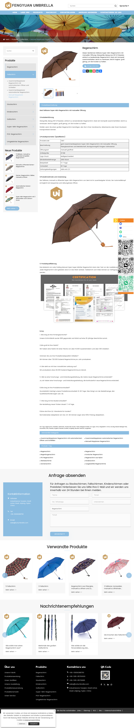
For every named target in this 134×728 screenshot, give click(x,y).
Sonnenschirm (46, 464)
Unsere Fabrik (10, 672)
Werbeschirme (46, 461)
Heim (15, 12)
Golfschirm (11, 119)
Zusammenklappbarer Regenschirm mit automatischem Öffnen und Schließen (19, 84)
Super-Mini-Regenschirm (17, 127)
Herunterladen (67, 12)
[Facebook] (101, 684)
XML (100, 710)
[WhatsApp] (111, 684)
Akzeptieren (34, 724)
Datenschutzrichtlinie (113, 710)
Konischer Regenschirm (94, 454)
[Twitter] (104, 684)
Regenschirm (12, 67)
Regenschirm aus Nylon (94, 458)
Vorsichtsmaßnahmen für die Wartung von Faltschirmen (116, 636)
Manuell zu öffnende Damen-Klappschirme (25, 165)
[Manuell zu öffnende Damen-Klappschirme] (9, 165)
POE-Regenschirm (14, 134)
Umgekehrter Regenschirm (18, 141)
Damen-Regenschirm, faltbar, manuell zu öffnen (25, 176)
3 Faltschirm (10, 586)
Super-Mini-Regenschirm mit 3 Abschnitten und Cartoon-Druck (25, 198)
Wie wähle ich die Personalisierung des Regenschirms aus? (46, 647)
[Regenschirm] (48, 93)
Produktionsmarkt (12, 692)
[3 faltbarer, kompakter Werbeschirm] (116, 568)
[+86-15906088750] (121, 232)
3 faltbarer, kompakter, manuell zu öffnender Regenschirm (80, 587)
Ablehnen (22, 724)
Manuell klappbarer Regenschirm (42, 39)
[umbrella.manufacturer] (121, 228)
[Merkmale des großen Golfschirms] (17, 627)
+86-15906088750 (17, 514)
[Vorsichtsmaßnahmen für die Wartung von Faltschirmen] (116, 622)
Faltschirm (24, 39)
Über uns (25, 12)
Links (79, 710)
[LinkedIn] (108, 684)
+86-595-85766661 (77, 676)
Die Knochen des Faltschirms (82, 635)
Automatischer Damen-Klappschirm (23, 187)
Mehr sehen (11, 208)
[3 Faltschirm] (17, 568)
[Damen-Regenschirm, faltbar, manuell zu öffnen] (9, 175)
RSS (94, 710)
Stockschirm (12, 104)
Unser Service (10, 695)
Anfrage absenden (88, 12)
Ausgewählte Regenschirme (95, 464)
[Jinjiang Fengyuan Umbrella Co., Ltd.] (29, 5)
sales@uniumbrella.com (19, 523)
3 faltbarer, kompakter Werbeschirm (113, 587)
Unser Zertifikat (10, 680)
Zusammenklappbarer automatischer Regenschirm (19, 91)
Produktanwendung (12, 676)
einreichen (60, 534)
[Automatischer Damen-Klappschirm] (9, 186)
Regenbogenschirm (48, 454)
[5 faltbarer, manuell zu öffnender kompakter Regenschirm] (9, 154)
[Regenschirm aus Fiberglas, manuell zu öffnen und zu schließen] (50, 568)
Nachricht (51, 12)
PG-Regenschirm (47, 458)
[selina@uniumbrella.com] (121, 224)
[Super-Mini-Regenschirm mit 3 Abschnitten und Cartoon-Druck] (9, 197)
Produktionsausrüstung (14, 688)
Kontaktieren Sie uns (111, 12)
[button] (5, 575)
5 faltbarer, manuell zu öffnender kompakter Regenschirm (23, 156)
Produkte (38, 12)
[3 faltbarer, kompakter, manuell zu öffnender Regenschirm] (83, 568)
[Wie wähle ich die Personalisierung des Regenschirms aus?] (50, 627)
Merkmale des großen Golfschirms (14, 647)
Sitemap (86, 710)
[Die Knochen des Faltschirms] (83, 622)
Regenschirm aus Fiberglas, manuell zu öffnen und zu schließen (49, 587)
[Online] (115, 220)
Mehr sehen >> (11, 590)
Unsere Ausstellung (12, 684)
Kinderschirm (12, 112)
